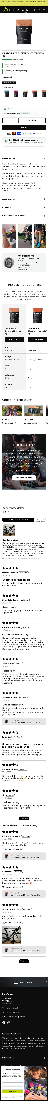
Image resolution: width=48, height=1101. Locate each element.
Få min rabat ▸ (12, 1091)
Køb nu (24, 127)
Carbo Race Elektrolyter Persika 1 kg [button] (25, 857)
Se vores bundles (24, 478)
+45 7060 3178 (24, 265)
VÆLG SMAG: (7, 87)
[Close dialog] (45, 1068)
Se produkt (14, 339)
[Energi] (12, 410)
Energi (5, 419)
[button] (39, 10)
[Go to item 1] (9, 530)
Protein (28, 419)
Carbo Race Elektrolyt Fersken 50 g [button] (25, 722)
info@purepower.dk (27, 263)
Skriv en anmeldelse (18, 520)
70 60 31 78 (15, 1012)
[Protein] (33, 410)
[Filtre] (37, 520)
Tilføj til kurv (31, 120)
